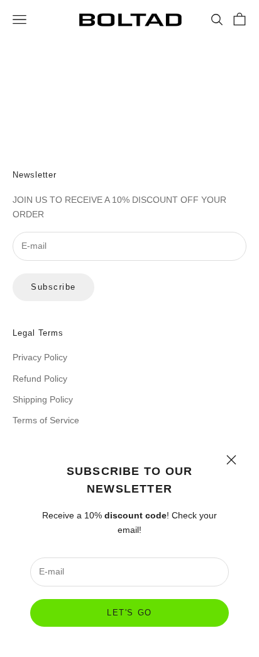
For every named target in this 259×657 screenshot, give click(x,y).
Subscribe (53, 287)
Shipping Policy (43, 399)
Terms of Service (46, 420)
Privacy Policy (40, 357)
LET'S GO (129, 612)
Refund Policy (40, 379)
